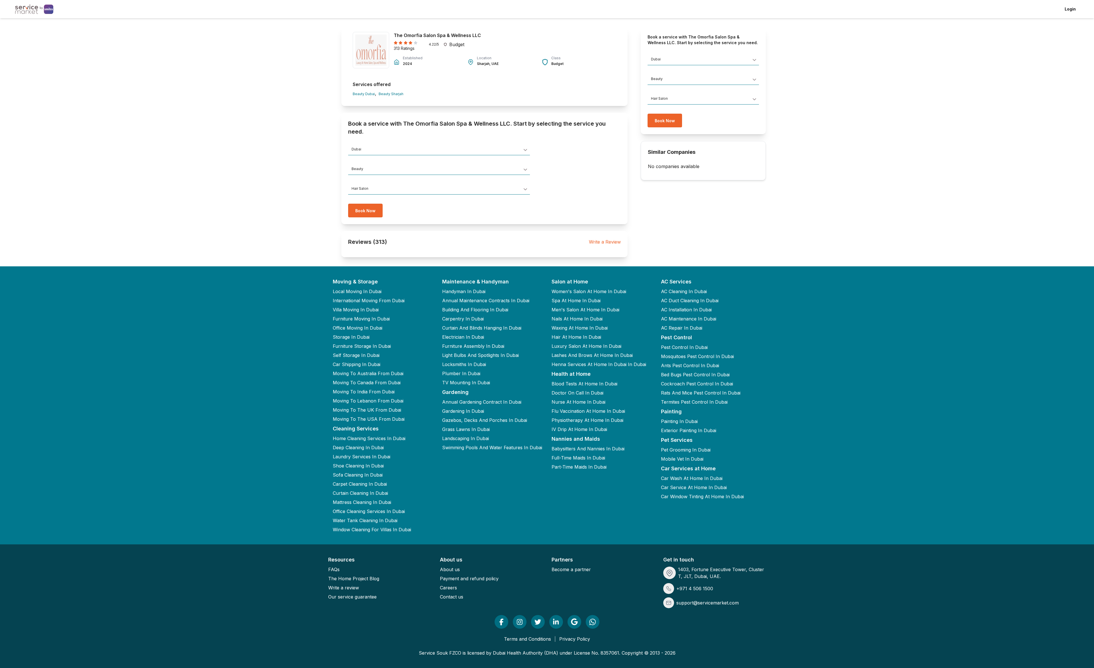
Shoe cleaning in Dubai (358, 466)
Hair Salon (360, 188)
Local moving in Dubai (357, 291)
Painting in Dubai (679, 421)
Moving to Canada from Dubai (367, 382)
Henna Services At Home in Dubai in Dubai (599, 364)
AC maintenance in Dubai (688, 319)
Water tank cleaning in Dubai (365, 520)
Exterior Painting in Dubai (688, 430)
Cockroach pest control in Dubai (697, 384)
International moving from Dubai (369, 300)
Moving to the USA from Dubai (369, 419)
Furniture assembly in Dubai (473, 346)
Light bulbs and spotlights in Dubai (480, 355)
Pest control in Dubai (684, 347)
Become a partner (571, 569)
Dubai (356, 149)
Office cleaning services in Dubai (369, 511)
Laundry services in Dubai (361, 456)
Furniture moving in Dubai (361, 319)
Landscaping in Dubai (465, 438)
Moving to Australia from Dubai (368, 373)
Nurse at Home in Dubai (578, 402)
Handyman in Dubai (463, 291)
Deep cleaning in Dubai (358, 447)
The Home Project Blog (353, 578)
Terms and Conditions (527, 639)
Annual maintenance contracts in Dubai (485, 300)
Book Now (365, 210)
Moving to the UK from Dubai (367, 410)
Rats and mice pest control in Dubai (700, 393)
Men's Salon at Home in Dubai (585, 309)
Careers (448, 588)
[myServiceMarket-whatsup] (592, 622)
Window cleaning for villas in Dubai (372, 529)
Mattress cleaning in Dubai (362, 502)
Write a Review (605, 242)
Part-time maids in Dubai (579, 467)
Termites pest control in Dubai (694, 402)
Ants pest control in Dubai (690, 365)
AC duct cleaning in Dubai (690, 300)
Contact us (451, 597)
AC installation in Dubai (686, 309)
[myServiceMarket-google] (574, 622)
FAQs (334, 569)
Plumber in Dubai (461, 373)
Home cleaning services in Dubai (369, 438)
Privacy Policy (574, 639)
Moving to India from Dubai (364, 392)
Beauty (357, 169)
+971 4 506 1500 (694, 588)
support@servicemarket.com (707, 603)
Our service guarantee (352, 597)
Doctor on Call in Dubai (577, 393)
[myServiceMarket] (501, 622)
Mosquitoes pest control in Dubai (697, 356)
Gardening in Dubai (463, 411)
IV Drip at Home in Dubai (579, 429)
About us (450, 569)
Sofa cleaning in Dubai (358, 475)
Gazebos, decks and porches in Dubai (484, 420)
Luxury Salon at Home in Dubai (586, 346)
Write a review (343, 588)
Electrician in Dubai (463, 337)
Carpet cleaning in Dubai (360, 484)
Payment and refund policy (469, 578)
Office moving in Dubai (357, 328)
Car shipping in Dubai (356, 364)
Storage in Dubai (351, 337)
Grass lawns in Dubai (466, 429)
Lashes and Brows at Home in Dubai (592, 355)
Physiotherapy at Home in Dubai (587, 420)
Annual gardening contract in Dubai (481, 402)
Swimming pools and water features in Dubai (492, 447)
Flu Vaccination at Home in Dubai (588, 411)
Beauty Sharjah (391, 94)
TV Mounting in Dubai (466, 382)
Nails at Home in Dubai (577, 319)
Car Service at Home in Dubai (694, 487)
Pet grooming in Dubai (686, 450)
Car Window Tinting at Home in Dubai (702, 496)
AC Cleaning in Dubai (684, 291)
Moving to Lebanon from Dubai (368, 401)
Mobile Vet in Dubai (682, 459)
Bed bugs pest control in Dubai (695, 374)
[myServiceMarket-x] (538, 622)
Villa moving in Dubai (356, 309)
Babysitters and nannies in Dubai (588, 449)
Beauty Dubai (364, 94)
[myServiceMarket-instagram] (519, 622)
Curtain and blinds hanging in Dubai (481, 328)
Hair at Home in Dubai (576, 337)
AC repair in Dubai (681, 328)
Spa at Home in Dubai (576, 300)
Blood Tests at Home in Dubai (584, 384)
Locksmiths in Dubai (464, 364)
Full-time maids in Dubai (578, 458)
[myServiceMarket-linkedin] (556, 622)
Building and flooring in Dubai (475, 309)
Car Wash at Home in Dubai (691, 478)
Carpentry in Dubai (463, 319)
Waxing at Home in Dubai (580, 328)
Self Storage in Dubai (356, 355)
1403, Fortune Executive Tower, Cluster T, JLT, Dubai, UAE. (721, 573)
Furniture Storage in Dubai (362, 346)
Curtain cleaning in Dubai (360, 493)
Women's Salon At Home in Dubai (589, 291)
